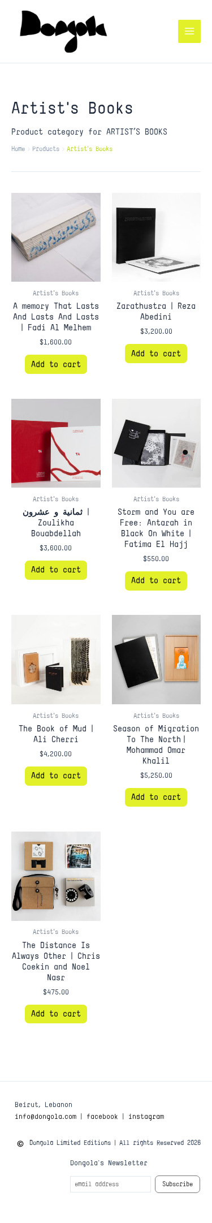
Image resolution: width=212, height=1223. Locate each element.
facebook (102, 1116)
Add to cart (56, 364)
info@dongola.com (45, 1116)
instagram (146, 1116)
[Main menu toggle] (189, 31)
